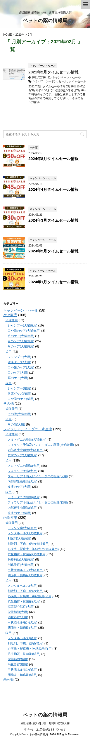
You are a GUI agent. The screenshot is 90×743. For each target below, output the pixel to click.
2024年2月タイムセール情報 (53, 251)
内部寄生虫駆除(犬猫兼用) (25, 450)
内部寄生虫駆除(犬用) (22, 481)
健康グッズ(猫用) (19, 393)
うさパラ (38, 81)
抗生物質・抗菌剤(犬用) (24, 601)
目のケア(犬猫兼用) (21, 341)
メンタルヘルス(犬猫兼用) (25, 533)
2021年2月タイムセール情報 (53, 72)
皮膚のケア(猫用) (19, 513)
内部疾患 (10, 517)
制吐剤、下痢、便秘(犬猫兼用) (29, 543)
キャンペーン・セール (66, 77)
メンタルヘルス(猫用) (22, 638)
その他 (8, 403)
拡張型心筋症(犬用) (21, 606)
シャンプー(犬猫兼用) (22, 325)
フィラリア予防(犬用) (22, 471)
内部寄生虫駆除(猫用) (22, 507)
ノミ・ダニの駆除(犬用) (24, 465)
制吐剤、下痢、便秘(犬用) (25, 591)
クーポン (51, 81)
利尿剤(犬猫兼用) (19, 538)
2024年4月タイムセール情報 (53, 189)
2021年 (19, 34)
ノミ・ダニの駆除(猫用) (24, 497)
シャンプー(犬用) (19, 357)
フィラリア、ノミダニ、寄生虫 (27, 429)
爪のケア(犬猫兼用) (21, 336)
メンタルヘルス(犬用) (22, 585)
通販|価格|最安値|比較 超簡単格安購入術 (45, 723)
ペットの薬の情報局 (45, 20)
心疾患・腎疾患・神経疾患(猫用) (30, 648)
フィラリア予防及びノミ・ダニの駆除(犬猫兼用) (41, 444)
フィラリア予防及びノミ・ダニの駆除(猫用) (38, 502)
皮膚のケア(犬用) (19, 486)
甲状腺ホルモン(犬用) (22, 622)
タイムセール (77, 81)
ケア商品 (10, 315)
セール (63, 81)
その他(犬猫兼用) (19, 414)
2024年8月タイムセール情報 (53, 158)
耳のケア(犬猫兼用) (21, 346)
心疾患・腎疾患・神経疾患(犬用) (30, 596)
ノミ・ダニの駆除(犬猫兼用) (27, 439)
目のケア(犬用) (18, 372)
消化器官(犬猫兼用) (21, 564)
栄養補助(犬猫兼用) (21, 559)
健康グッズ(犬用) (19, 362)
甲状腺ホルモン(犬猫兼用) (25, 570)
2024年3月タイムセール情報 (53, 220)
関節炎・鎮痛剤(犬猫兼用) (25, 575)
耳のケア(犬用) (18, 378)
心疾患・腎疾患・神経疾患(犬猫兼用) (33, 549)
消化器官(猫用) (18, 664)
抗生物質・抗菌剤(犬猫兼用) (27, 554)
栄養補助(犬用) (18, 612)
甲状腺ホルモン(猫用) (22, 669)
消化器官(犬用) (18, 617)
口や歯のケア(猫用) (21, 399)
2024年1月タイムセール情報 (53, 282)
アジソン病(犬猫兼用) (22, 528)
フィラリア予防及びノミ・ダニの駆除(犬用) (38, 476)
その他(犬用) (16, 424)
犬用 (8, 351)
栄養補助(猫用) (18, 659)
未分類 (8, 679)
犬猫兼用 (11, 320)
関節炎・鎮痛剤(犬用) (22, 627)
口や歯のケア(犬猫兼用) (24, 330)
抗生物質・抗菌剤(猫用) (24, 654)
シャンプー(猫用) (19, 388)
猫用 (8, 383)
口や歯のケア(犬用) (21, 367)
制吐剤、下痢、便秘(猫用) (25, 643)
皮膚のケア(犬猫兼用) (22, 455)
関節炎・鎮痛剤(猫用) (22, 675)
